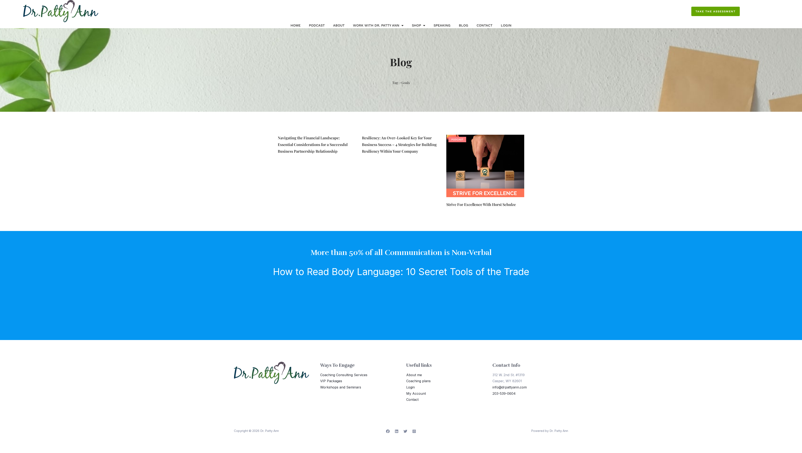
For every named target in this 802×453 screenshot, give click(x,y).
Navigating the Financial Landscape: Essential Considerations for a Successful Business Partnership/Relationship (313, 144)
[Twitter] (405, 431)
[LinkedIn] (396, 431)
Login (506, 25)
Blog (463, 25)
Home (296, 25)
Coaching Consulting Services (343, 375)
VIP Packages (331, 381)
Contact (484, 25)
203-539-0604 (504, 393)
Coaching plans (418, 381)
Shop (416, 25)
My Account (416, 393)
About (339, 25)
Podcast (317, 25)
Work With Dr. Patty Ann (376, 25)
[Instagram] (414, 431)
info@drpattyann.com (509, 387)
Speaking (442, 25)
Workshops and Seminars (340, 387)
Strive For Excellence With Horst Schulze (481, 204)
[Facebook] (388, 431)
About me (414, 375)
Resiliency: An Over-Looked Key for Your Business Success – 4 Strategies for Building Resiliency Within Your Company (399, 144)
